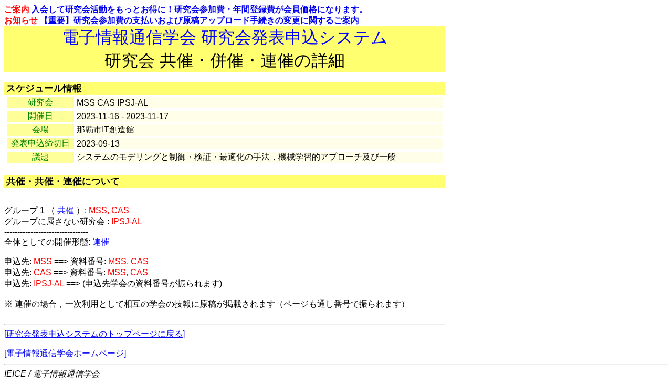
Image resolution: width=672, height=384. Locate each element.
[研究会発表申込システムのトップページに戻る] (94, 333)
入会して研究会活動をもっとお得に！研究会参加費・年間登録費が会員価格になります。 (200, 9)
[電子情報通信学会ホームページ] (65, 353)
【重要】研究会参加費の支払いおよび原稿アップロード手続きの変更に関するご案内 (199, 20)
